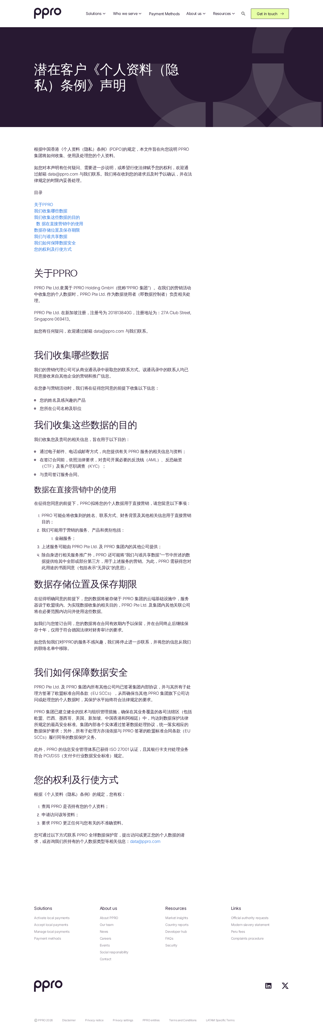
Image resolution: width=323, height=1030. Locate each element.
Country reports (176, 925)
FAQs (169, 938)
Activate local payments (52, 918)
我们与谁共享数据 (50, 236)
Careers (105, 938)
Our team (106, 925)
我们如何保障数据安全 (55, 242)
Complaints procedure (247, 938)
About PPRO (109, 918)
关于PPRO (43, 204)
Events (105, 945)
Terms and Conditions (182, 1020)
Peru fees (238, 931)
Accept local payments (51, 925)
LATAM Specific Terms (220, 1020)
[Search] (243, 14)
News (104, 931)
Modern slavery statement (250, 925)
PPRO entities (151, 1020)
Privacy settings (123, 1020)
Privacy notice (94, 1020)
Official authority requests (249, 918)
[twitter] (285, 987)
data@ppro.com (145, 841)
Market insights (176, 918)
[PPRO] (47, 13)
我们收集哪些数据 (50, 210)
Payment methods (47, 938)
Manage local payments (51, 931)
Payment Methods (164, 13)
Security (171, 945)
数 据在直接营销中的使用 (58, 223)
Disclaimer (69, 1020)
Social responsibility (114, 952)
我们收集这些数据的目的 (57, 217)
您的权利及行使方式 (53, 249)
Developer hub (176, 931)
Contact (105, 959)
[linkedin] (268, 987)
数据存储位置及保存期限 (57, 230)
